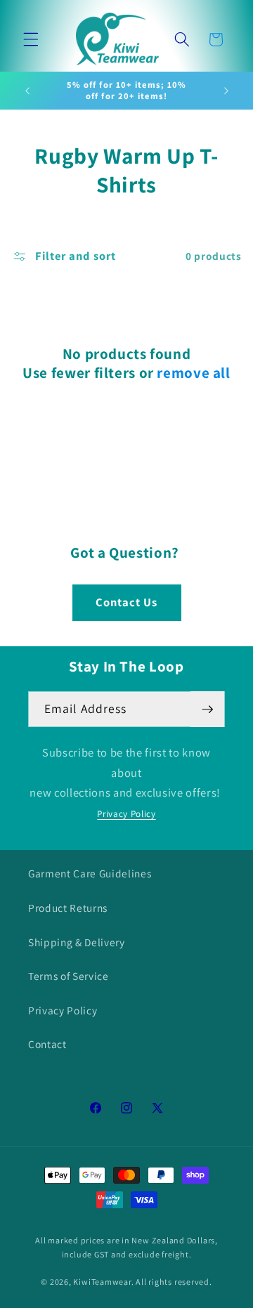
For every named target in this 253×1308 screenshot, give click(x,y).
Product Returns (68, 908)
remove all (193, 372)
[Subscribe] (207, 709)
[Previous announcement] (27, 90)
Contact (47, 1044)
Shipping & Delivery (76, 942)
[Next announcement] (226, 90)
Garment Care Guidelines (89, 873)
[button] (31, 39)
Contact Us (127, 602)
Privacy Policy (126, 814)
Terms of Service (68, 976)
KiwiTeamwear (102, 1281)
